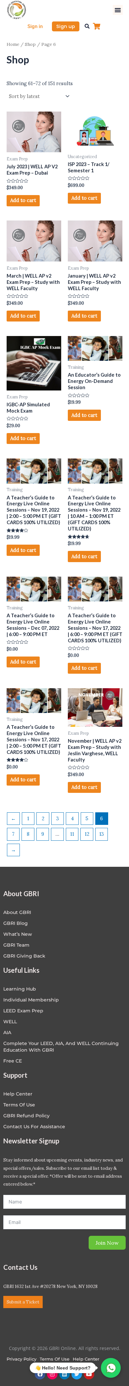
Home (13, 44)
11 (72, 834)
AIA (7, 1032)
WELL (10, 1022)
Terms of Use (19, 1105)
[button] (118, 10)
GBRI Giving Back (24, 956)
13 (101, 834)
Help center (17, 1094)
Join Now (107, 1242)
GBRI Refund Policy (26, 1116)
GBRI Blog (15, 923)
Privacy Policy (21, 1359)
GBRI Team (16, 945)
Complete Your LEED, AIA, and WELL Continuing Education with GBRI (61, 1046)
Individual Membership (31, 1000)
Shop (30, 44)
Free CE (12, 1061)
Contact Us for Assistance (34, 1127)
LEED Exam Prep (23, 1011)
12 (87, 834)
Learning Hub (19, 989)
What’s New (17, 934)
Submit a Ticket (23, 1302)
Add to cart (23, 200)
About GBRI (17, 912)
